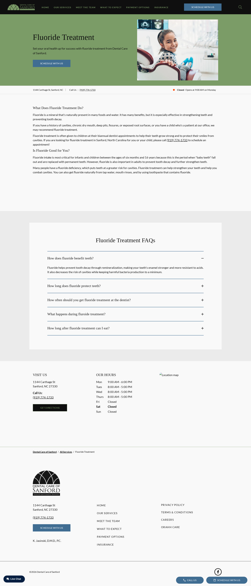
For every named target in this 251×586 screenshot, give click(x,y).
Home (45, 7)
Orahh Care (170, 527)
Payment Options (138, 7)
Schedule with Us (202, 7)
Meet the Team (86, 7)
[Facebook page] (218, 572)
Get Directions (50, 407)
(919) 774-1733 (87, 89)
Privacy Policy (173, 504)
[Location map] (188, 404)
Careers (167, 519)
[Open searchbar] (240, 7)
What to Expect (111, 7)
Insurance (161, 7)
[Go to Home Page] (21, 7)
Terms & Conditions (177, 512)
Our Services (62, 7)
